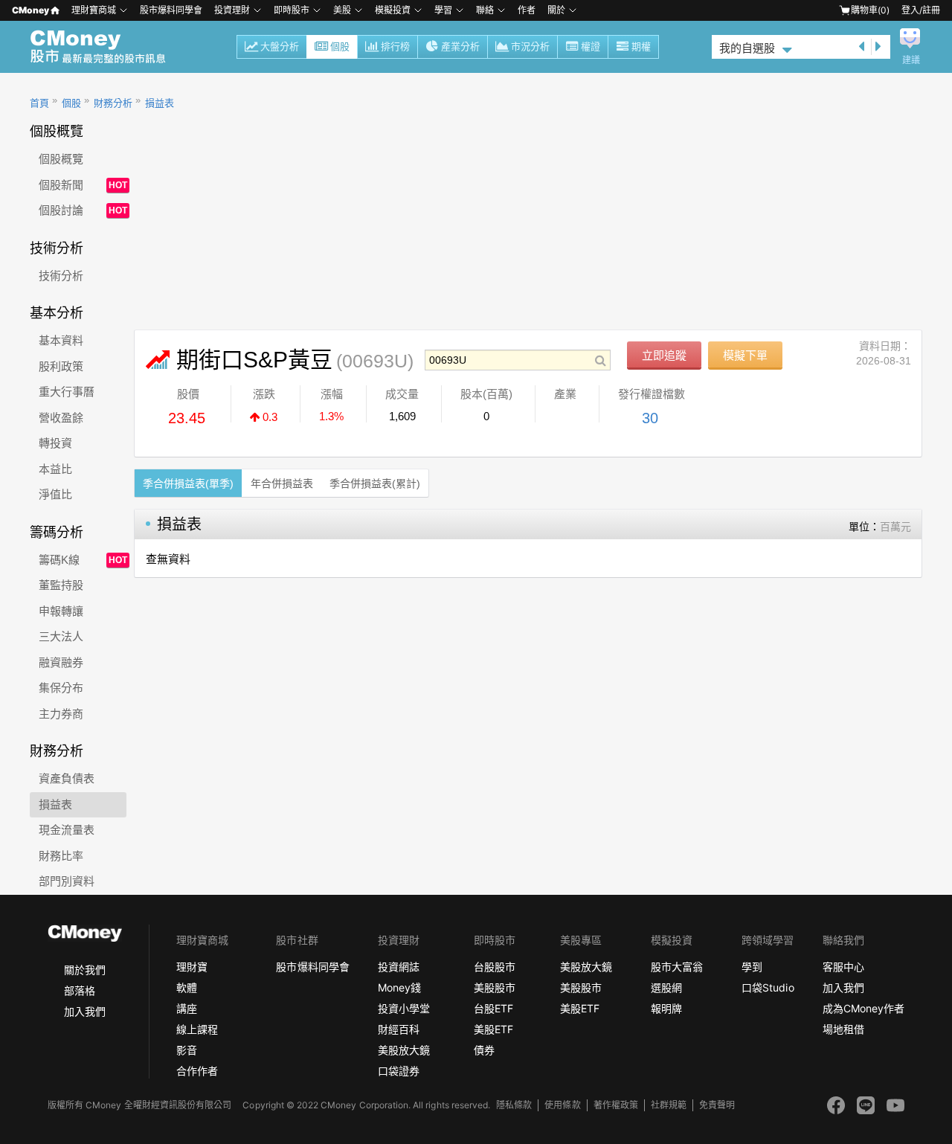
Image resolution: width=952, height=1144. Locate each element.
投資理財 (232, 10)
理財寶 (192, 966)
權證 (590, 46)
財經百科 (398, 1029)
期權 (641, 46)
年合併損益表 (282, 483)
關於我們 (85, 969)
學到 (752, 966)
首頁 (39, 103)
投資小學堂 (404, 1008)
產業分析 (460, 46)
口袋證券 (398, 1070)
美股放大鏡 (404, 1050)
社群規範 (668, 1105)
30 (650, 418)
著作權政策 (616, 1105)
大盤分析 (279, 46)
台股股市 (494, 966)
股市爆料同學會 (171, 10)
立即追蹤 (664, 355)
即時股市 (291, 10)
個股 (340, 46)
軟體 (186, 987)
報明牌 (666, 1008)
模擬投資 (393, 10)
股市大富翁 (677, 966)
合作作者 (197, 1070)
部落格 (79, 990)
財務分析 (113, 103)
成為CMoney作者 (863, 1008)
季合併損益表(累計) (374, 483)
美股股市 (494, 987)
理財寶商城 (93, 10)
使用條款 (562, 1105)
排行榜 (395, 46)
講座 (186, 1008)
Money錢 (399, 987)
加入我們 (85, 1011)
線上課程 (197, 1029)
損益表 (159, 103)
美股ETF (493, 1029)
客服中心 (843, 966)
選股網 (666, 987)
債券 (484, 1050)
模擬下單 (745, 355)
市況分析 (530, 46)
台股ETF (493, 1008)
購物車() (870, 10)
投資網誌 (398, 966)
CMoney (30, 10)
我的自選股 (747, 48)
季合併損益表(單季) (188, 483)
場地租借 (843, 1029)
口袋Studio (768, 987)
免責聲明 (717, 1105)
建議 (911, 60)
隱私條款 (514, 1105)
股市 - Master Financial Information (106, 46)
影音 (186, 1050)
